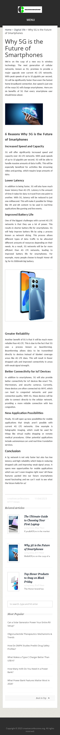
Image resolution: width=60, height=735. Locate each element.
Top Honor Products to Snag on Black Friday (36, 577)
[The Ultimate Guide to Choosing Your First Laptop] (13, 523)
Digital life (20, 29)
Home (8, 29)
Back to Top (41, 698)
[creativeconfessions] (30, 9)
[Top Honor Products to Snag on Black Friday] (13, 581)
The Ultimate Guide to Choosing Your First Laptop (36, 520)
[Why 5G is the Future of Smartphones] (13, 552)
